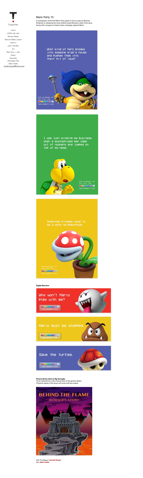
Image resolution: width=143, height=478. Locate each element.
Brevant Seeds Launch (13, 39)
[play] (89, 452)
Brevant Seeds (13, 36)
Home (13, 30)
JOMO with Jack (13, 33)
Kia (13, 49)
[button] (64, 421)
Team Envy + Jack (13, 52)
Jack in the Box (13, 46)
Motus (13, 55)
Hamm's (13, 43)
